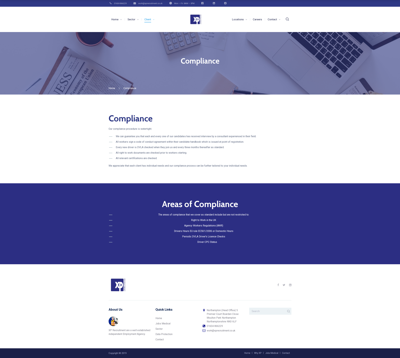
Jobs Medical (162, 323)
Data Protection (163, 334)
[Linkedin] (290, 285)
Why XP (258, 353)
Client (147, 19)
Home (114, 19)
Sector (131, 19)
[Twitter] (284, 285)
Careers (257, 19)
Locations (238, 19)
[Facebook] (278, 285)
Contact (272, 19)
